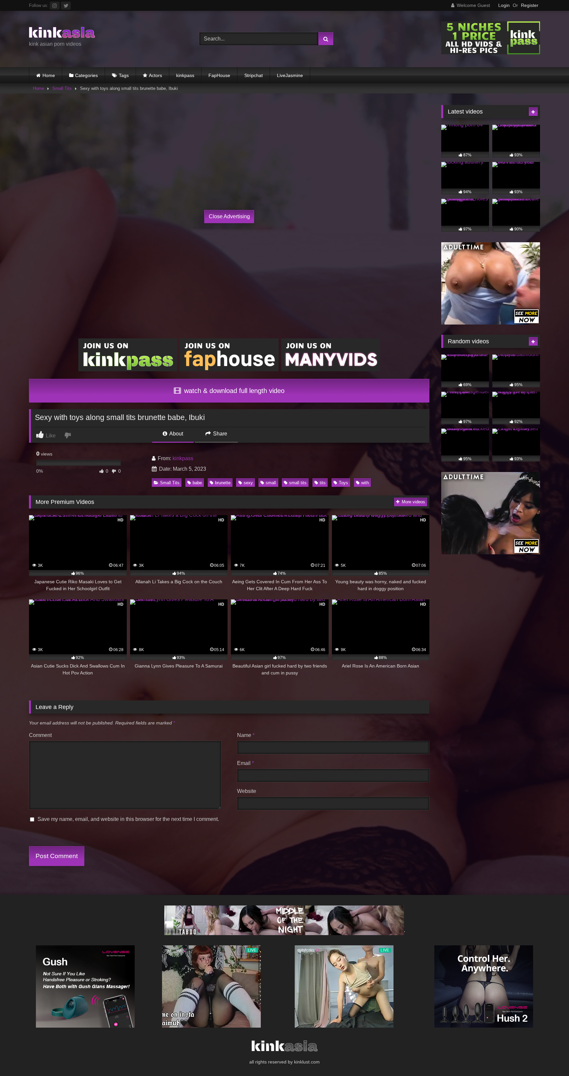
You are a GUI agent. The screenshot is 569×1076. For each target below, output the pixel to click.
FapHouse (219, 75)
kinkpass (185, 75)
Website (246, 791)
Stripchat (253, 75)
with (365, 482)
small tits (298, 482)
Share (219, 433)
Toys (343, 482)
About (175, 433)
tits (323, 482)
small (271, 482)
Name (246, 735)
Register (529, 5)
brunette (222, 482)
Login (504, 5)
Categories (86, 75)
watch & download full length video (233, 390)
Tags (124, 75)
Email (245, 763)
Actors (155, 75)
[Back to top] (548, 1056)
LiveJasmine (290, 75)
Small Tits (62, 88)
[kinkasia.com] (62, 33)
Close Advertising (229, 216)
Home (48, 75)
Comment (40, 735)
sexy (248, 482)
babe (197, 482)
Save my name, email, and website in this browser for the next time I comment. (128, 819)
